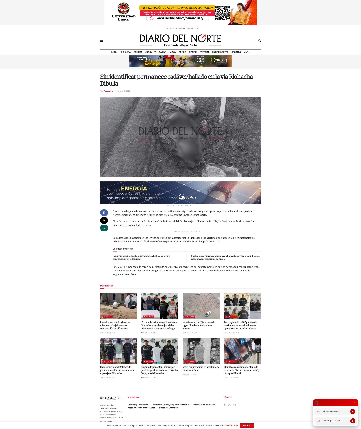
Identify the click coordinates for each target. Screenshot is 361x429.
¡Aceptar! (247, 425)
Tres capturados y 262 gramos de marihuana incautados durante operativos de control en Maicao (240, 325)
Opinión (193, 52)
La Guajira (125, 52)
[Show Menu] (101, 41)
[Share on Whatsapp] (104, 228)
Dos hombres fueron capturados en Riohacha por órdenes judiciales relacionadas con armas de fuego (159, 325)
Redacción (108, 91)
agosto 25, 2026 (232, 332)
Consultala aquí (231, 425)
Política (138, 52)
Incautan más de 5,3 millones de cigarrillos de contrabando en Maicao (199, 325)
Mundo (182, 52)
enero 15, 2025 (124, 91)
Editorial (204, 52)
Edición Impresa (220, 52)
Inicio (114, 52)
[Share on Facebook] (104, 212)
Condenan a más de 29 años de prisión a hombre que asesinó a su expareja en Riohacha (117, 370)
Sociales (236, 52)
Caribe (162, 52)
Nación (172, 52)
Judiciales (150, 52)
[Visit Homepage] (180, 40)
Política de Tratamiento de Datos (141, 407)
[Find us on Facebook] (224, 404)
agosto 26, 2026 (108, 332)
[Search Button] (259, 40)
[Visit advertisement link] (180, 12)
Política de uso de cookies (204, 404)
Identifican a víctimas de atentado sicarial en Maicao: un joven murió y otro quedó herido (242, 370)
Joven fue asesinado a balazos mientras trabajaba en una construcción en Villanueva (115, 325)
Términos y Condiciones (138, 404)
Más (246, 52)
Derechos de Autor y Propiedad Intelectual (171, 404)
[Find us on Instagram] (235, 404)
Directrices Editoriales (168, 407)
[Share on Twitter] (104, 220)
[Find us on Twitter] (229, 404)
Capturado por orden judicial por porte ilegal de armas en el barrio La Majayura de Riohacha (159, 370)
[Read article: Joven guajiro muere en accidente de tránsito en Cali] (201, 351)
